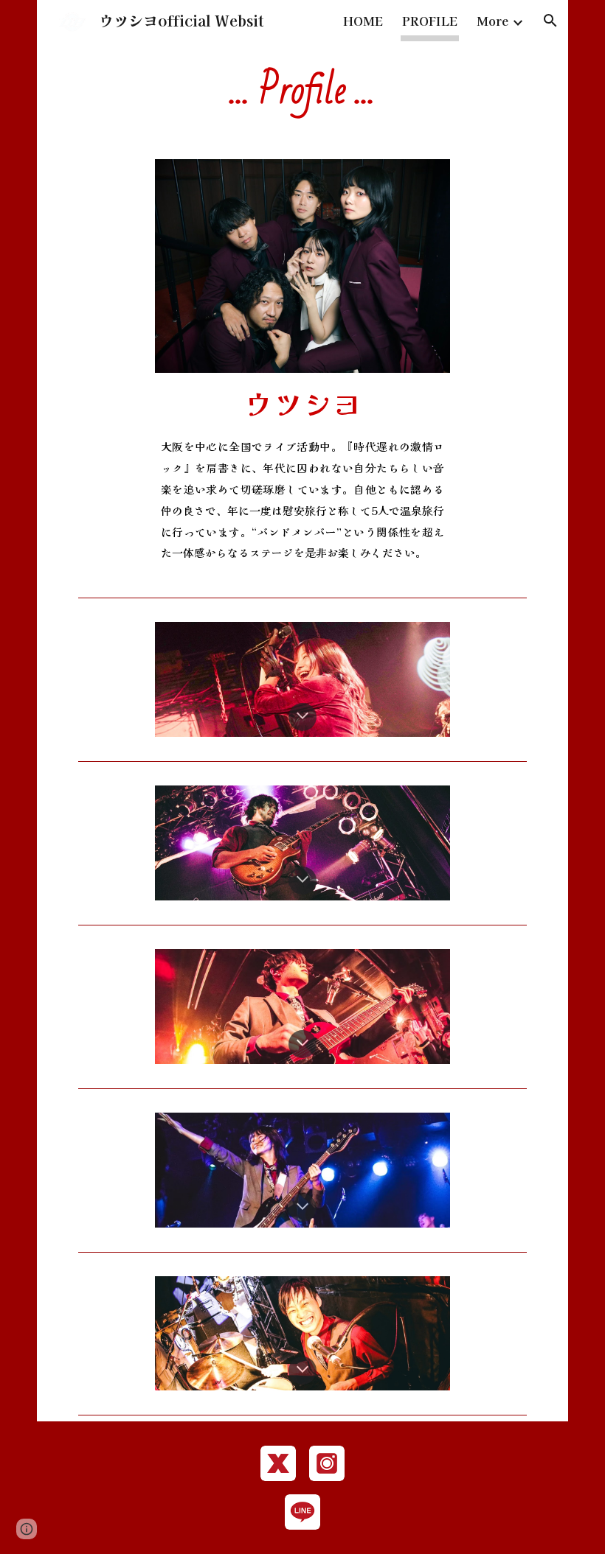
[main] (302, 91)
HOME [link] (363, 20)
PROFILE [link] (429, 20)
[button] (550, 20)
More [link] (492, 20)
